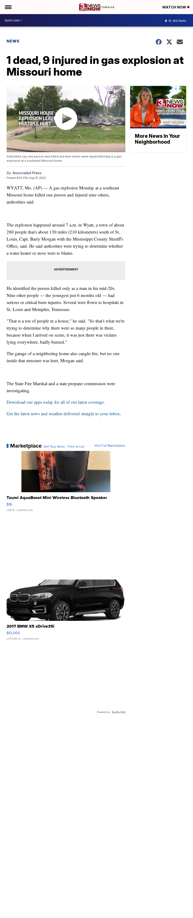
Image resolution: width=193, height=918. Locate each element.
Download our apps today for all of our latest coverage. (56, 402)
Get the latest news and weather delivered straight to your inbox (63, 413)
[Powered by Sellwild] (118, 712)
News (13, 41)
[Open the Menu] (8, 7)
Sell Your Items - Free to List (64, 446)
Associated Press (27, 173)
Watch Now (174, 7)
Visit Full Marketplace (109, 445)
